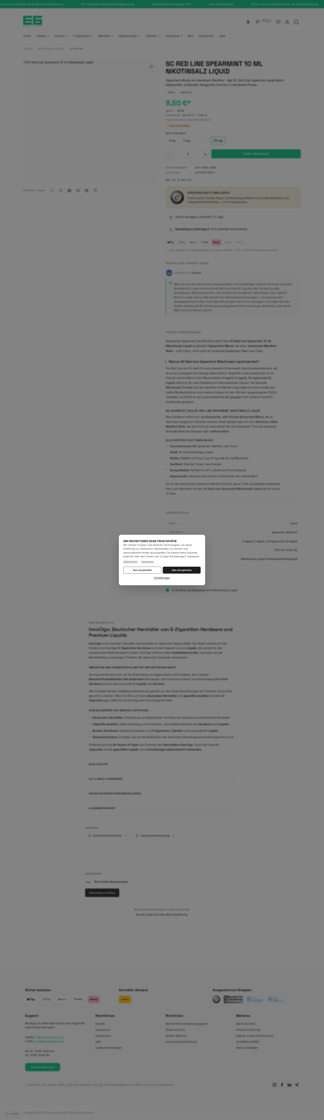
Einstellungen (162, 577)
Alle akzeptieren (182, 570)
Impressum (147, 561)
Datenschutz (130, 561)
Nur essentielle (142, 570)
